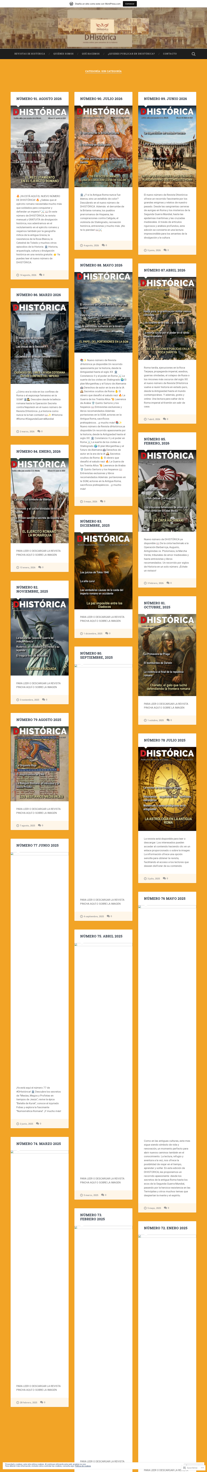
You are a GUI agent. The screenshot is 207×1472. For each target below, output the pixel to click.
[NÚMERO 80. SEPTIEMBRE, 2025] (103, 778)
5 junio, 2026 (154, 250)
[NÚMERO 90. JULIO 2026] (103, 146)
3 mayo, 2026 (90, 501)
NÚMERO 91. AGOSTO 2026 (39, 98)
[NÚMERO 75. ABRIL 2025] (103, 1057)
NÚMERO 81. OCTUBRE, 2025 (157, 605)
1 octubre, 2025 (155, 720)
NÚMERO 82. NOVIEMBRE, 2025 (32, 589)
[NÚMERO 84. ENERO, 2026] (40, 500)
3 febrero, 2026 (155, 583)
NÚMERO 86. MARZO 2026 (38, 294)
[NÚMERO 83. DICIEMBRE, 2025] (103, 570)
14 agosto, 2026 (28, 275)
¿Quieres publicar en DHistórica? (131, 53)
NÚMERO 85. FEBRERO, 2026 (156, 441)
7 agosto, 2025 (27, 825)
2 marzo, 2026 (27, 431)
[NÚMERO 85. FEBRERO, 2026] (167, 491)
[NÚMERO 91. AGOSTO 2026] (40, 147)
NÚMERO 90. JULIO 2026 (101, 98)
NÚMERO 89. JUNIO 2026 (165, 98)
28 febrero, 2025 (28, 1402)
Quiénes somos (63, 53)
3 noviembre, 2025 (29, 700)
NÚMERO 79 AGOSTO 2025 (38, 719)
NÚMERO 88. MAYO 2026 (101, 265)
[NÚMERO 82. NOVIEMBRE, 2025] (40, 637)
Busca (194, 54)
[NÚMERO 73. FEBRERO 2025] (103, 1340)
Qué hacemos (91, 53)
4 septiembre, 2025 (94, 916)
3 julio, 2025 (153, 878)
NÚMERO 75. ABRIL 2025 (101, 936)
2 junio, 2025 (26, 1124)
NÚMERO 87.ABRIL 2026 (164, 270)
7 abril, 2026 (153, 419)
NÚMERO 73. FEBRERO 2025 (92, 1217)
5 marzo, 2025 (91, 1195)
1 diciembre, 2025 (93, 633)
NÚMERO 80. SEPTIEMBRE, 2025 (96, 655)
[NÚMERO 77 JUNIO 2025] (40, 966)
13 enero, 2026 (27, 567)
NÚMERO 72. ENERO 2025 (165, 1228)
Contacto (170, 53)
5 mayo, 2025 (154, 1208)
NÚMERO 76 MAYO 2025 (164, 898)
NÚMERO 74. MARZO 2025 (38, 1143)
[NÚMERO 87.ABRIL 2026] (167, 318)
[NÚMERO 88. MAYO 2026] (103, 312)
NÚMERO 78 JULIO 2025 (164, 740)
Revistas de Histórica (29, 53)
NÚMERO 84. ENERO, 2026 (38, 451)
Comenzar (129, 4)
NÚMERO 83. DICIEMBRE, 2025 (95, 523)
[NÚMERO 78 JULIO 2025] (167, 789)
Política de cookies (83, 1466)
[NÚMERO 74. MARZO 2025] (40, 1264)
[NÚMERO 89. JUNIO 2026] (167, 146)
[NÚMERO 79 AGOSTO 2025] (40, 763)
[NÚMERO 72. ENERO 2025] (167, 1349)
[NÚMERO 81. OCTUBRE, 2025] (167, 655)
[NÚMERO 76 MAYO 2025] (167, 1019)
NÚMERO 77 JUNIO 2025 (37, 845)
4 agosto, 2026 (91, 245)
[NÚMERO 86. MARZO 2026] (40, 343)
